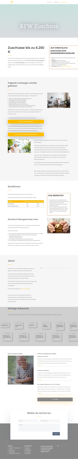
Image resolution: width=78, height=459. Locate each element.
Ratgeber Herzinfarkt (21, 361)
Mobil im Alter (12, 450)
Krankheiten (56, 2)
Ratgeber (49, 2)
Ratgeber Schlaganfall (43, 370)
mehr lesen (39, 365)
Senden (56, 433)
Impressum (27, 452)
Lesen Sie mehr (21, 375)
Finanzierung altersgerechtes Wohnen (14, 452)
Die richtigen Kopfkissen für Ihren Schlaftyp (48, 384)
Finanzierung (64, 2)
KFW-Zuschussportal (66, 66)
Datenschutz (28, 453)
